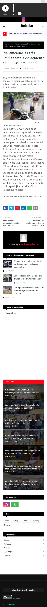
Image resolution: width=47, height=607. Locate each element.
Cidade (6, 521)
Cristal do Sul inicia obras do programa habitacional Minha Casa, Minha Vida (22, 482)
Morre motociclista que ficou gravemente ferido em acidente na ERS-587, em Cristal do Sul (23, 452)
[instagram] (23, 19)
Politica (25, 521)
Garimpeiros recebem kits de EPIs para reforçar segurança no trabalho (29, 291)
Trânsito (7, 525)
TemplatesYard (9, 604)
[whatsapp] (15, 504)
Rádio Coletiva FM (12, 68)
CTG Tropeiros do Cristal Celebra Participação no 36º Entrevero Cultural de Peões (23, 391)
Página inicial (9, 44)
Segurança (36, 521)
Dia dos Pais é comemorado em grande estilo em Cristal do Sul (28, 277)
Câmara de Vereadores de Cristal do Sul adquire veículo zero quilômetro (26, 34)
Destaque (16, 521)
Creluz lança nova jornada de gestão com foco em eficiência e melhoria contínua (23, 467)
